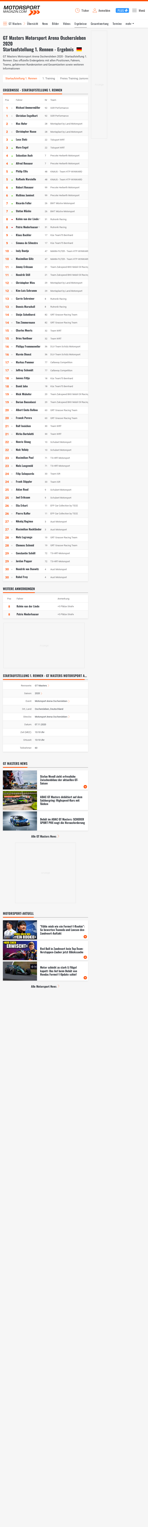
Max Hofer (21, 123)
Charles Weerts (24, 330)
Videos (67, 23)
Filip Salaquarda (25, 473)
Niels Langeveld (24, 466)
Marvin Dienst (23, 354)
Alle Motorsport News (43, 986)
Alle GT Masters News (43, 836)
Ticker (85, 10)
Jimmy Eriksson (24, 267)
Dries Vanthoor (24, 338)
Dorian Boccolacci (26, 402)
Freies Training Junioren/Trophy (79, 78)
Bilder (55, 23)
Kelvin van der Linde (27, 219)
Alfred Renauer (24, 163)
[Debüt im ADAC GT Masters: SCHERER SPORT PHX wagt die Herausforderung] (45, 821)
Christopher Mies (25, 283)
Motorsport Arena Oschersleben (51, 701)
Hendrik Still (23, 275)
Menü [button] (142, 10)
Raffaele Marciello (26, 179)
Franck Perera (24, 418)
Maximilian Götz (25, 259)
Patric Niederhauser (27, 227)
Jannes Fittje (23, 378)
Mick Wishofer (24, 394)
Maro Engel (22, 147)
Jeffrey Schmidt (24, 370)
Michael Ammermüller (28, 107)
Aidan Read (22, 489)
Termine (117, 23)
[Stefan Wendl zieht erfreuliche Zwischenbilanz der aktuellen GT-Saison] (45, 780)
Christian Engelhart (27, 116)
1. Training (48, 78)
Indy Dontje (22, 251)
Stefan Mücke (23, 211)
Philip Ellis (22, 171)
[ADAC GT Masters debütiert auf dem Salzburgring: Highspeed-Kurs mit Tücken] (45, 800)
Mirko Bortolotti (25, 434)
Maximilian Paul (25, 457)
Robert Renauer (25, 187)
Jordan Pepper (24, 561)
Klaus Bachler (23, 235)
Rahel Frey (22, 577)
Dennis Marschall (25, 306)
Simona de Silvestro (27, 243)
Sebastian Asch (24, 155)
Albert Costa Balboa (27, 410)
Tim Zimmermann (25, 322)
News (45, 23)
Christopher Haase (26, 131)
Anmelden (104, 10)
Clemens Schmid (25, 545)
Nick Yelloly (22, 450)
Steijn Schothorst (25, 314)
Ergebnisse (81, 23)
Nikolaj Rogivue (24, 521)
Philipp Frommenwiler (28, 346)
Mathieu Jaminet (25, 195)
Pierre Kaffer (23, 513)
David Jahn (22, 386)
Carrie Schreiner (25, 298)
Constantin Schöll (25, 553)
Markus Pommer (25, 362)
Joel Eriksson (23, 497)
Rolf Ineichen (23, 426)
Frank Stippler (24, 481)
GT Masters (15, 23)
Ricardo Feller (24, 203)
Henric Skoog (23, 442)
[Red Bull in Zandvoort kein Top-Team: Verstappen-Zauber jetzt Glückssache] (45, 950)
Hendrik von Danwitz (27, 569)
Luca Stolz (21, 139)
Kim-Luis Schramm (26, 290)
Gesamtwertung (99, 23)
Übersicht (32, 23)
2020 (37, 693)
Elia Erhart (22, 505)
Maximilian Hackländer (29, 529)
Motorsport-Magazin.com (21, 10)
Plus (121, 10)
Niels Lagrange (24, 537)
